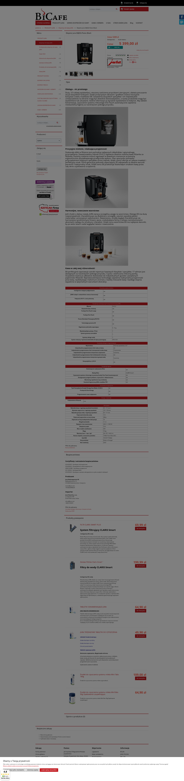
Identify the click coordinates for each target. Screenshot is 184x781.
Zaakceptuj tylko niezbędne (14, 770)
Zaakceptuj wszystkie (49, 770)
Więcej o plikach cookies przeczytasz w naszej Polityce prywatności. (21, 766)
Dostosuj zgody (32, 770)
